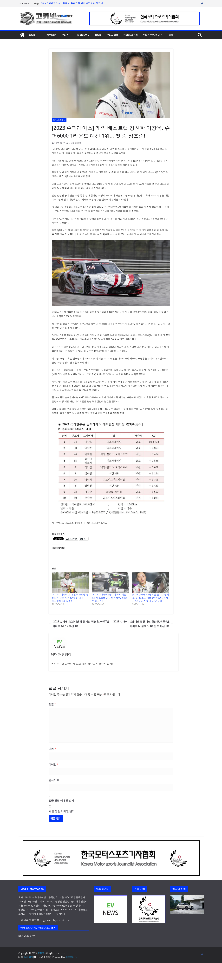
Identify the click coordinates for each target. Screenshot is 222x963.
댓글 (52, 704)
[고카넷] (22, 35)
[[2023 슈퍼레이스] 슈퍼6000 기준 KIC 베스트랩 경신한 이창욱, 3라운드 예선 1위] (110, 582)
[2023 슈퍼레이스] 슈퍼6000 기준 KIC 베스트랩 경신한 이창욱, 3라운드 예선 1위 (109, 597)
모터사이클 (112, 34)
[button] (37, 35)
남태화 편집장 (75, 143)
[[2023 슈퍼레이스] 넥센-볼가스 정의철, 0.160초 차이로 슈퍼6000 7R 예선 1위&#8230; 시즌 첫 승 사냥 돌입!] (150, 582)
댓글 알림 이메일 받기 (61, 800)
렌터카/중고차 (130, 34)
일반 (171, 34)
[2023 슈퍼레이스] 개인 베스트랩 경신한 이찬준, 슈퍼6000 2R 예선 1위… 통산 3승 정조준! (70, 597)
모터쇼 (65, 34)
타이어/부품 (83, 34)
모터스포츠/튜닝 (151, 34)
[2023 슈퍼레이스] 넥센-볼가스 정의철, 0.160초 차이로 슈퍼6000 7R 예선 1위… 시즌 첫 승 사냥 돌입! (150, 597)
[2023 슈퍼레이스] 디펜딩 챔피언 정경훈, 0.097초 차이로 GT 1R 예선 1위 (80, 624)
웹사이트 (54, 780)
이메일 (54, 764)
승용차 (32, 34)
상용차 (98, 34)
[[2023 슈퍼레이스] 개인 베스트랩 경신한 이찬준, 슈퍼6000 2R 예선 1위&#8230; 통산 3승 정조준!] (70, 582)
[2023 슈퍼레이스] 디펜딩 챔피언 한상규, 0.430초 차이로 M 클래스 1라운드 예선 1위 (141, 624)
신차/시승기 (50, 34)
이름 (52, 748)
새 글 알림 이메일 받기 (62, 811)
